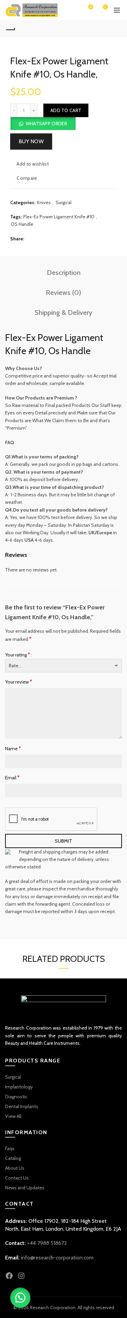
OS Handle (22, 224)
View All (13, 1116)
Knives (44, 202)
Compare (27, 178)
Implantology (19, 1087)
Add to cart (65, 110)
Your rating (17, 654)
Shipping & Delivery (63, 312)
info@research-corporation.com (57, 1257)
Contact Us (17, 1178)
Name (13, 748)
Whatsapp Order (46, 124)
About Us (14, 1168)
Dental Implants (21, 1106)
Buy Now (31, 141)
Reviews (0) (63, 292)
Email (12, 777)
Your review (18, 681)
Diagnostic (16, 1097)
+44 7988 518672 (47, 1243)
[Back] (10, 29)
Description (64, 272)
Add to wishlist (33, 164)
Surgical (63, 202)
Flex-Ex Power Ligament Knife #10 (58, 217)
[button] (43, 124)
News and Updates (24, 1188)
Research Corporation (53, 1307)
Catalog (13, 1158)
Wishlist (91, 7)
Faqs (10, 1148)
